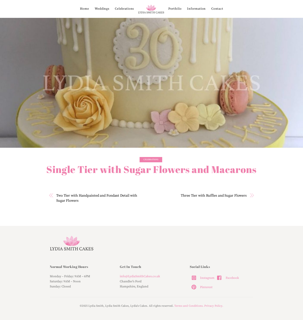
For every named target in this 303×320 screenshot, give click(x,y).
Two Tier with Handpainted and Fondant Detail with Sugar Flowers (96, 198)
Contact (217, 9)
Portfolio (174, 9)
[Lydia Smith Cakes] (151, 8)
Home (84, 9)
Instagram (206, 278)
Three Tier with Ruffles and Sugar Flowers (214, 195)
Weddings (102, 9)
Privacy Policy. (213, 306)
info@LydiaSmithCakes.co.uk (140, 276)
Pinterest (206, 287)
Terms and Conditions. (189, 306)
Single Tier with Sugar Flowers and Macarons (151, 169)
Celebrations (124, 9)
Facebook (232, 278)
